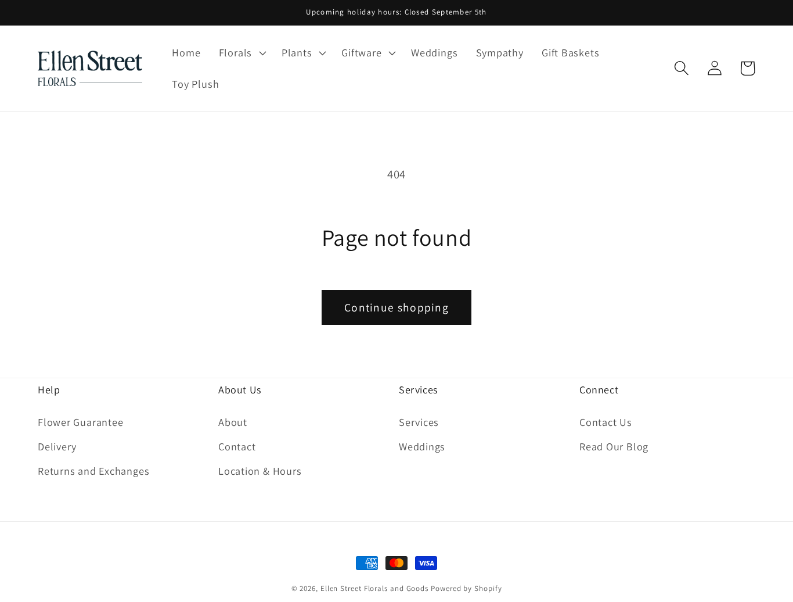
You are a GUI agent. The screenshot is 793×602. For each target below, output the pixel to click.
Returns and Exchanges (93, 471)
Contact (236, 446)
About (232, 422)
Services (419, 422)
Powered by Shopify (466, 588)
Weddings (422, 446)
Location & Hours (259, 471)
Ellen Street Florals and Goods (374, 588)
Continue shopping (396, 307)
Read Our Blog (613, 446)
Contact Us (605, 422)
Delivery (57, 446)
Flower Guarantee (80, 422)
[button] (241, 53)
